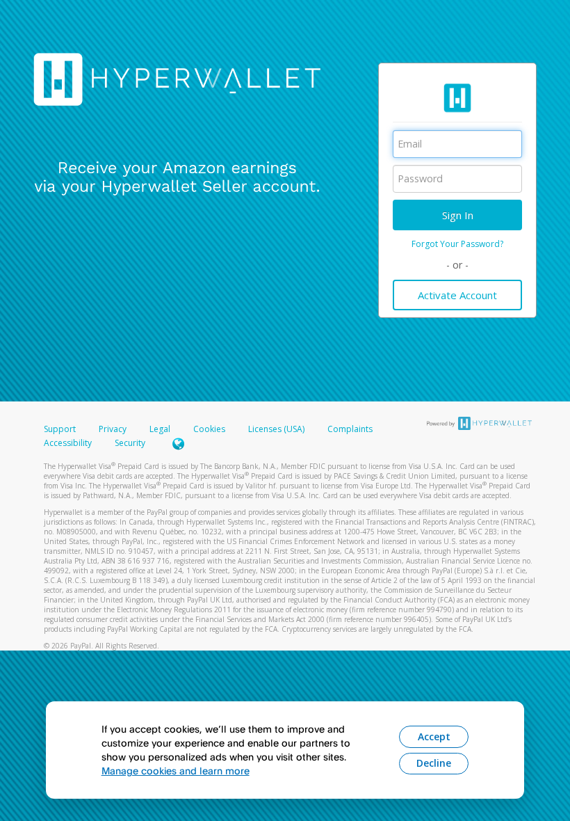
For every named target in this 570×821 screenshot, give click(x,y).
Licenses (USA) (277, 429)
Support (60, 429)
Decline (433, 763)
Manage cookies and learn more (175, 770)
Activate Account (457, 295)
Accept (434, 736)
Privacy (113, 429)
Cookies (209, 429)
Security (130, 443)
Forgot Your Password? (457, 244)
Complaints (350, 429)
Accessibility (68, 443)
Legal (159, 429)
